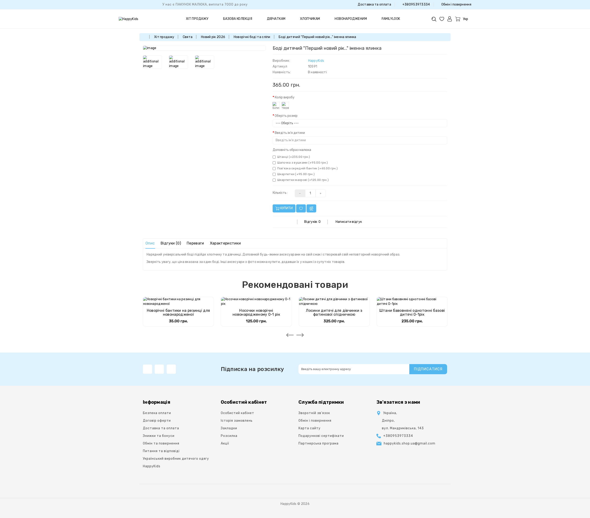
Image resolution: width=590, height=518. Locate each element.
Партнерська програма (318, 443)
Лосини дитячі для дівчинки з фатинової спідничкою (334, 312)
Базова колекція (237, 19)
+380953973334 (415, 4)
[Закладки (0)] (441, 19)
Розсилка (229, 436)
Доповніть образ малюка (292, 150)
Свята (188, 37)
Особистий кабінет (237, 413)
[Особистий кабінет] (449, 19)
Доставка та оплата (374, 4)
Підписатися (428, 369)
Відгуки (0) (171, 243)
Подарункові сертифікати (321, 436)
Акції (225, 443)
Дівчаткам (276, 19)
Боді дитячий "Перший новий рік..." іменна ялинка (317, 37)
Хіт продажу (197, 19)
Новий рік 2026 (213, 37)
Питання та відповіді (161, 451)
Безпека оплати (157, 413)
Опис (150, 243)
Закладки (229, 428)
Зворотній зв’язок (314, 413)
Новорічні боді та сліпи (252, 37)
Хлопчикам (310, 19)
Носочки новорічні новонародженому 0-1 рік (256, 312)
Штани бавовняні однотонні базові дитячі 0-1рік (412, 312)
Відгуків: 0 (312, 222)
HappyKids (316, 61)
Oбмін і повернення (455, 4)
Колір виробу (285, 97)
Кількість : (280, 193)
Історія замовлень (237, 421)
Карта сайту (309, 428)
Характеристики (225, 243)
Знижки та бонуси (158, 436)
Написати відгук (349, 222)
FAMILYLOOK (391, 19)
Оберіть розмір (286, 116)
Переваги (195, 243)
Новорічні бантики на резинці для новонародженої (178, 312)
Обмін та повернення (161, 443)
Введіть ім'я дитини (290, 133)
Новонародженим (351, 19)
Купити (286, 208)
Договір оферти (157, 421)
